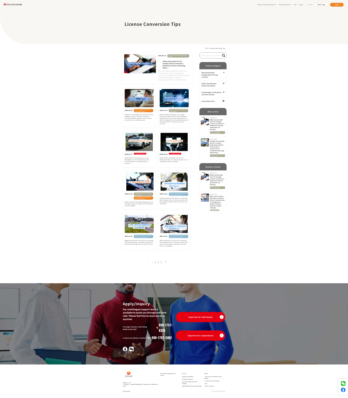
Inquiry (301, 4)
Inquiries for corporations (200, 335)
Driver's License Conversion (266, 4)
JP (309, 4)
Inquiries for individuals (200, 317)
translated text (140, 153)
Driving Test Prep (284, 4)
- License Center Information (212, 381)
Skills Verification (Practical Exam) (178, 56)
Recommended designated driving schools (178, 194)
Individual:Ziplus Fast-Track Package (191, 386)
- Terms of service (209, 386)
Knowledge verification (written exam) (142, 110)
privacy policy (126, 391)
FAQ (295, 4)
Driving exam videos (187, 379)
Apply (337, 5)
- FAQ (205, 383)
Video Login (321, 5)
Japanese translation (187, 376)
